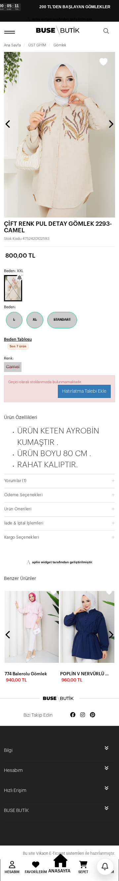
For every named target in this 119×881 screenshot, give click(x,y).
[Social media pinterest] (92, 715)
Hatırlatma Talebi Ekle (84, 391)
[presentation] (8, 124)
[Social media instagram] (82, 715)
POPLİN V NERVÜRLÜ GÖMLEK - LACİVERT (85, 674)
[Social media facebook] (72, 715)
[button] (59, 481)
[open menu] (10, 32)
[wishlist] (53, 592)
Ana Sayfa (12, 45)
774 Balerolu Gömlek (26, 674)
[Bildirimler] (105, 866)
